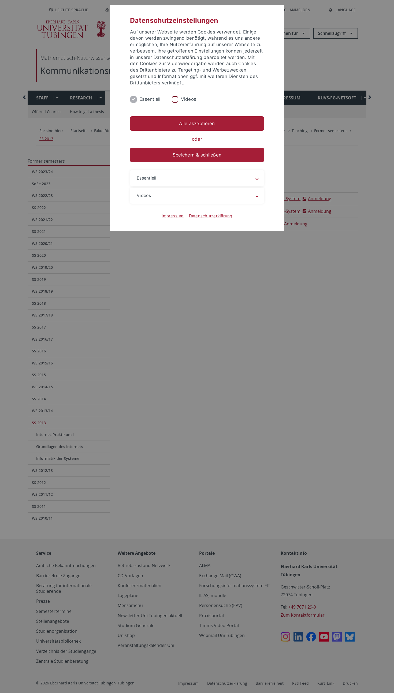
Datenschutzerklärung (210, 215)
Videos (188, 99)
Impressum (172, 215)
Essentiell (150, 99)
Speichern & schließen (197, 155)
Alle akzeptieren (197, 123)
